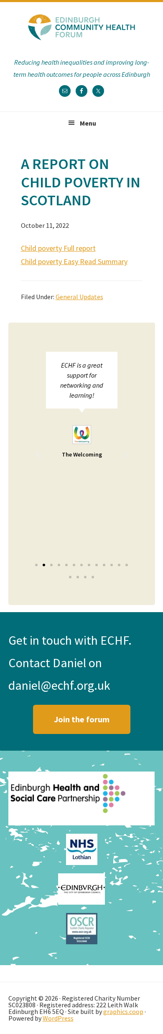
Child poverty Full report (58, 248)
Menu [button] (88, 123)
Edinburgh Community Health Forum (81, 27)
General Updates (79, 297)
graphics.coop (123, 1011)
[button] (37, 455)
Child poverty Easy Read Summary (74, 261)
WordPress (58, 1018)
